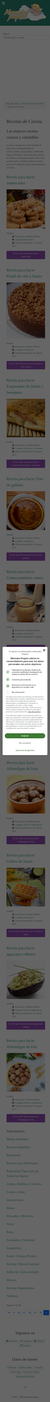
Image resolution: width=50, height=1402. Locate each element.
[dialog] (25, 701)
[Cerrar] (44, 650)
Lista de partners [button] (34, 712)
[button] (25, 692)
